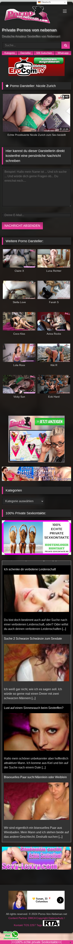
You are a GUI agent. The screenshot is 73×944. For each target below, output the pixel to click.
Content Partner (18, 913)
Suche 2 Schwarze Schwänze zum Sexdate (33, 634)
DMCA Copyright (38, 913)
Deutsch (46, 2)
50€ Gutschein (44, 53)
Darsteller (25, 53)
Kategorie (9, 53)
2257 (33, 920)
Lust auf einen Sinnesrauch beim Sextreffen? (33, 703)
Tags (39, 920)
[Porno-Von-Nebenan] (30, 15)
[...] (64, 624)
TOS (27, 920)
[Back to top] (61, 933)
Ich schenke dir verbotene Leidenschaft (30, 564)
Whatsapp (63, 53)
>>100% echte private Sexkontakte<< (36, 942)
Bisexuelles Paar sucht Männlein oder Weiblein (35, 772)
